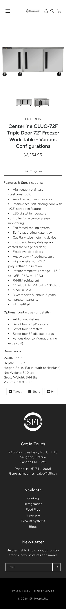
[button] (52, 11)
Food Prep (33, 509)
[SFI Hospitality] (33, 11)
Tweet (17, 391)
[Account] (46, 11)
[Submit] (56, 567)
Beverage (33, 515)
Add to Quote (33, 171)
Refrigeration (33, 504)
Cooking (33, 498)
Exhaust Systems (33, 521)
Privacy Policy (21, 591)
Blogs (33, 526)
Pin (53, 391)
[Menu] (8, 11)
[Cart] (59, 11)
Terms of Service (43, 591)
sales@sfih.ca (47, 473)
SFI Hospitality (38, 598)
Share (36, 391)
